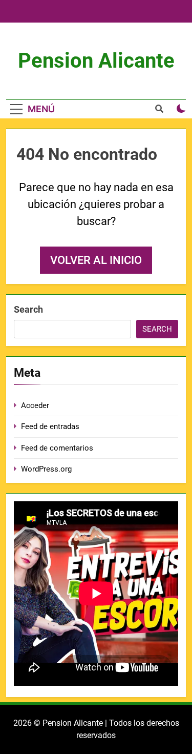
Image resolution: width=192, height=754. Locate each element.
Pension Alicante (96, 61)
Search (28, 309)
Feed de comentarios (57, 448)
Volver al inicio (96, 260)
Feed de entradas (50, 426)
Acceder (35, 405)
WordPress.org (46, 469)
